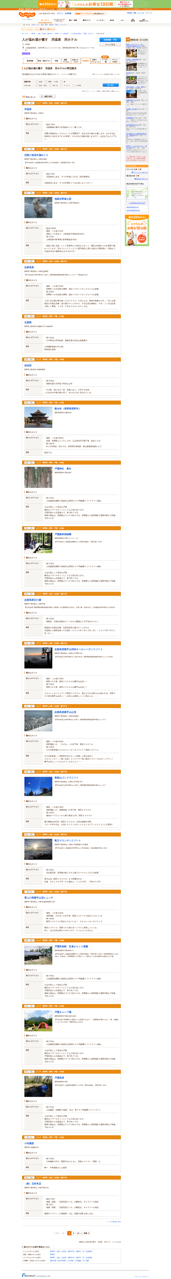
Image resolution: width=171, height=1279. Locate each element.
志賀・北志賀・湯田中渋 (45, 33)
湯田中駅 (53, 1261)
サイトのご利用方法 (134, 9)
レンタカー (101, 20)
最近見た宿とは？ (142, 179)
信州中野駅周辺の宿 (133, 210)
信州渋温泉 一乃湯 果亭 (135, 87)
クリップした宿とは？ (140, 172)
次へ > (79, 1233)
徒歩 (40, 82)
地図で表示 (48, 96)
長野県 (33, 33)
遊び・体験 (73, 20)
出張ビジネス (36, 24)
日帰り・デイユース (61, 24)
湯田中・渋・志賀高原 (61, 33)
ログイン (60, 13)
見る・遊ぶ (43, 85)
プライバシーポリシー (141, 1277)
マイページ (149, 13)
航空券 (112, 20)
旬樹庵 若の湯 (131, 109)
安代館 (128, 73)
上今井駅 (70, 1261)
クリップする (110, 45)
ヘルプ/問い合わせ (146, 9)
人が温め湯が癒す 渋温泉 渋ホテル (82, 33)
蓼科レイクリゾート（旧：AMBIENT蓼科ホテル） (135, 45)
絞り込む (111, 85)
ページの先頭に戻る (113, 1222)
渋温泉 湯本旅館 (132, 59)
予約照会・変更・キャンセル (135, 13)
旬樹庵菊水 (130, 118)
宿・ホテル (25, 33)
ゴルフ (123, 20)
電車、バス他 (53, 82)
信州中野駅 (62, 1261)
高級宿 (51, 24)
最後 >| (86, 1233)
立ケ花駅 (86, 1261)
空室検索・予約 (110, 40)
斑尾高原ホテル (131, 100)
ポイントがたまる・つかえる (31, 29)
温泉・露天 (44, 24)
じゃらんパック (59, 20)
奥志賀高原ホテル (132, 125)
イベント (67, 85)
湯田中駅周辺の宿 (132, 207)
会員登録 (68, 13)
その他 (78, 85)
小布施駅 (78, 1261)
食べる (55, 85)
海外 (133, 20)
